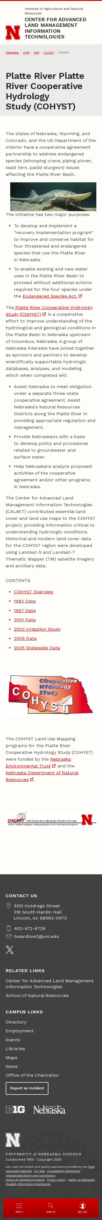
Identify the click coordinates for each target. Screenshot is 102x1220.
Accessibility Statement (63, 1171)
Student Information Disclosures (28, 1184)
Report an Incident (27, 1088)
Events (13, 1039)
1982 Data (25, 601)
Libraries (15, 1048)
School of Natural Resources (37, 995)
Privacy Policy (56, 1179)
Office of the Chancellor (32, 1075)
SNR (36, 52)
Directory (16, 1022)
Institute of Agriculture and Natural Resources (54, 11)
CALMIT (48, 52)
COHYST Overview (33, 591)
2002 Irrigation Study (37, 629)
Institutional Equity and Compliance (30, 1175)
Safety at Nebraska (81, 1179)
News (12, 1066)
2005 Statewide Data (37, 647)
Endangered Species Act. (50, 296)
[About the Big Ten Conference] (15, 1109)
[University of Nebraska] (50, 1109)
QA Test (39, 1171)
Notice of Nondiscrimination (25, 1179)
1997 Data (25, 610)
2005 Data (25, 638)
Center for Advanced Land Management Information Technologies (55, 28)
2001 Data (25, 619)
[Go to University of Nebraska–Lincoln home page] (13, 32)
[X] (10, 950)
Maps (11, 1057)
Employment (20, 1030)
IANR (26, 52)
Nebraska (12, 52)
